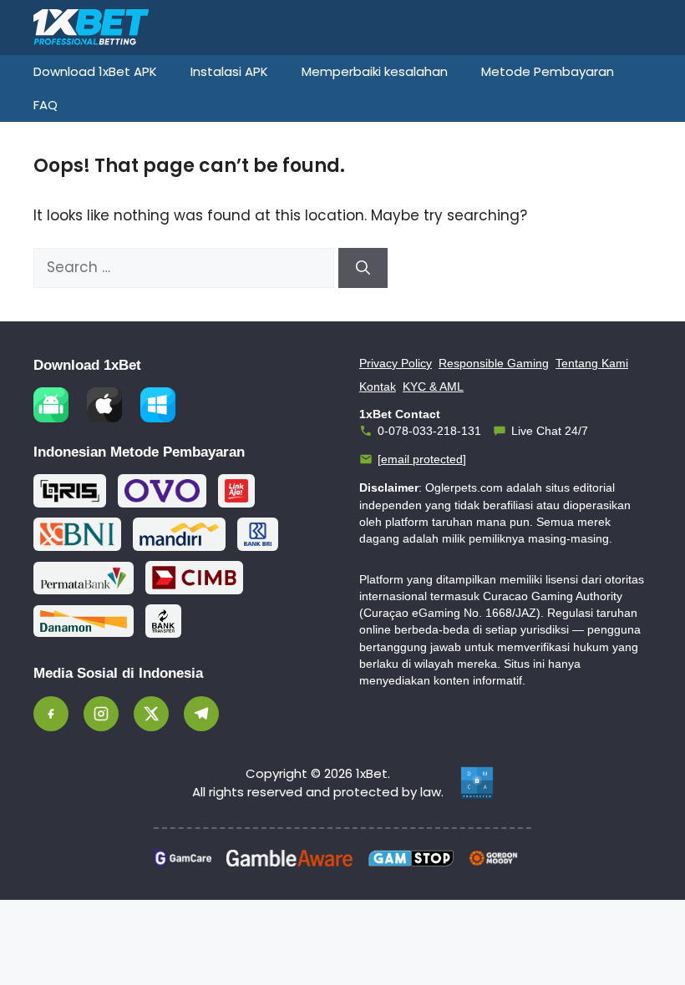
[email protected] (422, 459)
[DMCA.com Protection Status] (477, 783)
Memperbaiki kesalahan (375, 71)
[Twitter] (151, 713)
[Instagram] (101, 713)
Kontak (377, 386)
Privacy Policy (395, 363)
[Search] (363, 268)
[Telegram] (201, 713)
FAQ (45, 105)
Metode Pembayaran (547, 71)
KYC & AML (433, 386)
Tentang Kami (592, 363)
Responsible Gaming (494, 363)
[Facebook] (50, 713)
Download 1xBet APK (95, 71)
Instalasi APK (229, 71)
